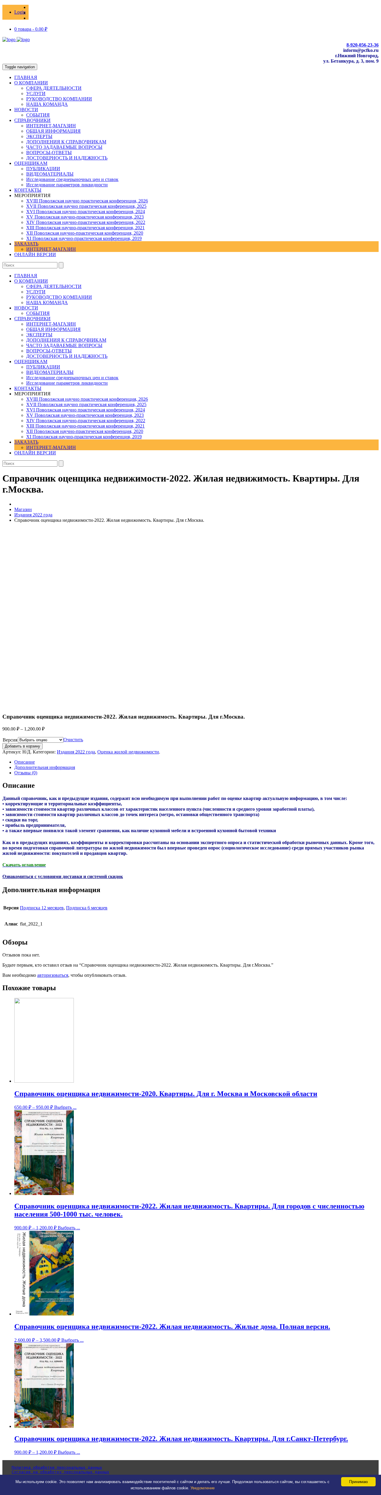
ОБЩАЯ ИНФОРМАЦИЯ (53, 131)
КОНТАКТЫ (27, 190)
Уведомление (202, 1488)
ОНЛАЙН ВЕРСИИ (35, 254)
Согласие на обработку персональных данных (60, 1472)
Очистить (73, 739)
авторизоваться (52, 975)
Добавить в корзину (22, 746)
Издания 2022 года (33, 514)
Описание (24, 761)
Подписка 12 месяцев (42, 907)
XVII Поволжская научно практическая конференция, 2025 (86, 206)
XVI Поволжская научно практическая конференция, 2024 (85, 211)
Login (20, 12)
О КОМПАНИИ (31, 82)
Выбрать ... (65, 1107)
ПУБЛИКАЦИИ (43, 168)
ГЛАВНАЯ (25, 77)
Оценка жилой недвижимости (128, 751)
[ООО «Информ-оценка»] (16, 39)
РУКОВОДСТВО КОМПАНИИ (59, 98)
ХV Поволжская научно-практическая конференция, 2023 (85, 216)
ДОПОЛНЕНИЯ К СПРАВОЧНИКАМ (66, 141)
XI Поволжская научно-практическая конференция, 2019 (84, 238)
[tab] (196, 762)
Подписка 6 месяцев (86, 907)
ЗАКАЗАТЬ (26, 243)
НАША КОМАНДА (47, 104)
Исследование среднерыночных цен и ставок (72, 179)
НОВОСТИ (26, 109)
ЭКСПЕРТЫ (39, 136)
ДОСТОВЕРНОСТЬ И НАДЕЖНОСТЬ (66, 157)
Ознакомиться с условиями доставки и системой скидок (62, 876)
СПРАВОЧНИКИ (32, 120)
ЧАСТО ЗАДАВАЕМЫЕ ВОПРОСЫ (64, 147)
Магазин (23, 509)
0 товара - (30, 29)
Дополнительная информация (44, 767)
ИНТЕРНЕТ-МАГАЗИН (51, 125)
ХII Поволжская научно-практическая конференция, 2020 (84, 233)
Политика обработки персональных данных (57, 1467)
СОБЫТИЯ (38, 114)
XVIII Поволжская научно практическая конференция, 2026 (87, 200)
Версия (10, 739)
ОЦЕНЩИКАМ (30, 163)
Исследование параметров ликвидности (67, 184)
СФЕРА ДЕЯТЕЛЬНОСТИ (54, 88)
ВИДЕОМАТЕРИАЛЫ (50, 174)
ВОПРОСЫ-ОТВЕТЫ (49, 152)
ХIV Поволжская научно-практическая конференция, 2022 (85, 222)
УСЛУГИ (36, 93)
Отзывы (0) (25, 772)
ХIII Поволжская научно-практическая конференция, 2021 (85, 227)
